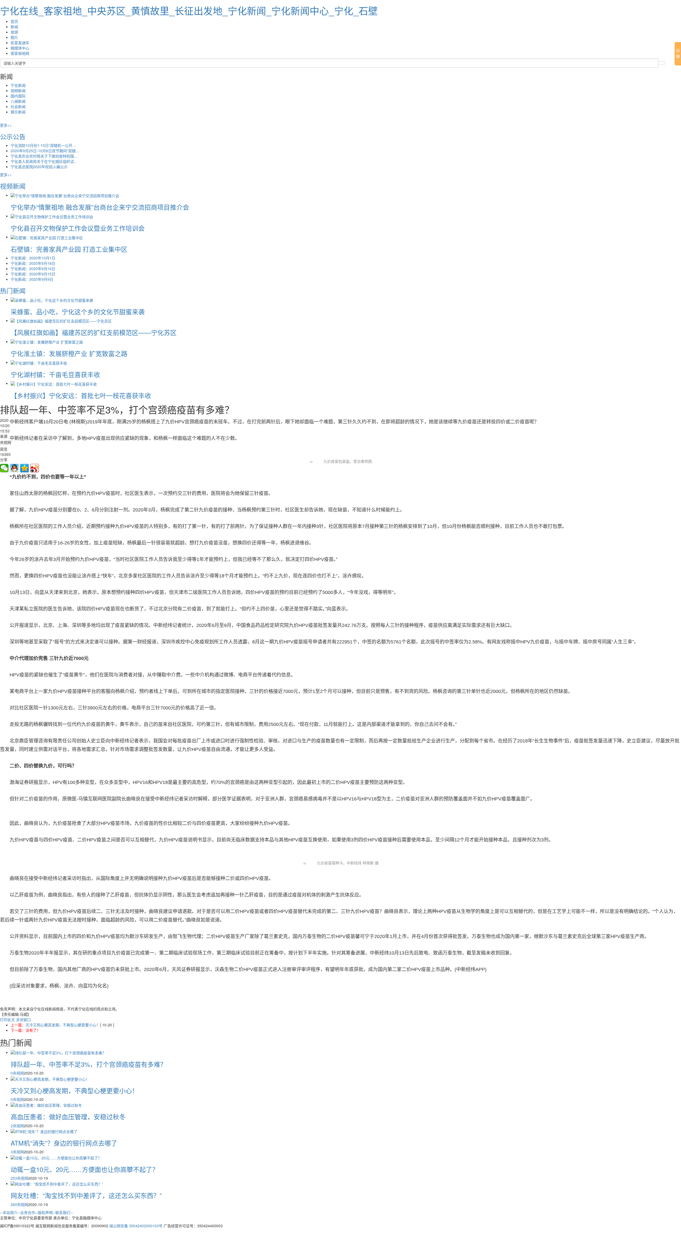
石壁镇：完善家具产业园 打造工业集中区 (69, 249)
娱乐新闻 (18, 111)
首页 (14, 21)
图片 (14, 37)
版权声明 (45, 1212)
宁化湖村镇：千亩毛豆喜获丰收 (55, 374)
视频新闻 (18, 90)
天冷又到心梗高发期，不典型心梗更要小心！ (63, 1024)
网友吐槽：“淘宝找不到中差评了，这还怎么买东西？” (86, 1195)
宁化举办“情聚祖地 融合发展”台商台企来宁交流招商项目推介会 (100, 207)
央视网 (18, 1073)
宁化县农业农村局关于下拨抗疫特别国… (44, 156)
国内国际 (18, 95)
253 (14, 1178)
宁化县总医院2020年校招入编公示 (39, 166)
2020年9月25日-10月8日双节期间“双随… (45, 150)
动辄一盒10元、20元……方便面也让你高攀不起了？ (85, 1169)
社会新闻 (18, 106)
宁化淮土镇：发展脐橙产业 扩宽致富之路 (69, 353)
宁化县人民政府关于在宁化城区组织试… (44, 161)
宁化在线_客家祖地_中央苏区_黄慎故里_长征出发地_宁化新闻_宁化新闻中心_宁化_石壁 (189, 10)
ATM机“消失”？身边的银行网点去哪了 (64, 1142)
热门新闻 (13, 290)
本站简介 (10, 1212)
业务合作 (27, 1212)
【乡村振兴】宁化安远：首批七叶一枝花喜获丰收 (81, 395)
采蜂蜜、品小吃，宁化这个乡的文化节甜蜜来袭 (78, 311)
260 (14, 1204)
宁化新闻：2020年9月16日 (33, 268)
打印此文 (7, 1019)
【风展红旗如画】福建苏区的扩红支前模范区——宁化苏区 (94, 332)
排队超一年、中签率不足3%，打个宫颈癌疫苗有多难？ (89, 1064)
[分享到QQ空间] (24, 468)
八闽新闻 (18, 101)
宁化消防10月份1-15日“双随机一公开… (43, 145)
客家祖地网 (20, 53)
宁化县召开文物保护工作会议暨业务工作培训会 (78, 228)
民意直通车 (20, 42)
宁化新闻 (18, 85)
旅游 (14, 32)
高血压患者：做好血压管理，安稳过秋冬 (68, 1116)
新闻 (14, 26)
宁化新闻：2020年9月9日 (32, 279)
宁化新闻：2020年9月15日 (33, 273)
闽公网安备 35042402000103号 (136, 1225)
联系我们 (62, 1212)
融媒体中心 (20, 48)
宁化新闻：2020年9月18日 (33, 263)
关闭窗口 (23, 1019)
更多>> (6, 125)
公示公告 (13, 136)
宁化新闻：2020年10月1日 (33, 258)
